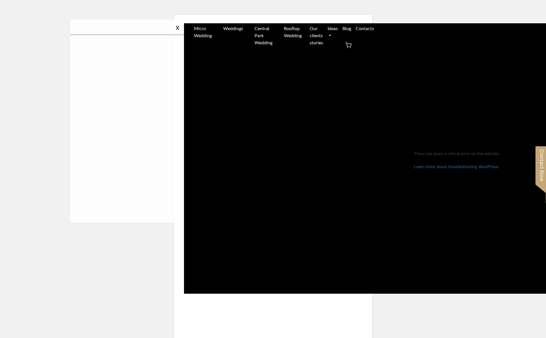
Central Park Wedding (263, 35)
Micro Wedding (203, 32)
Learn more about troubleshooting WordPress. (456, 166)
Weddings (233, 28)
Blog (346, 28)
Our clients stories (316, 35)
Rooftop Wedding (293, 32)
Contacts (365, 28)
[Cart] (348, 47)
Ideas (333, 28)
